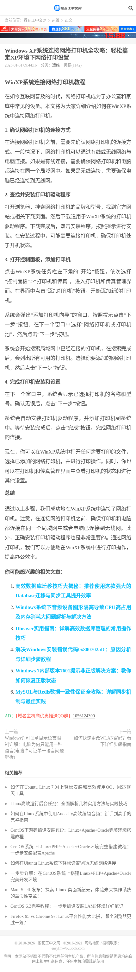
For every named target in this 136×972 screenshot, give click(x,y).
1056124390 (84, 716)
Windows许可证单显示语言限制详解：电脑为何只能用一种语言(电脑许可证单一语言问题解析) (34, 747)
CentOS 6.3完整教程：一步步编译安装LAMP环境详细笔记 (66, 906)
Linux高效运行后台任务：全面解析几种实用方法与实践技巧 (68, 803)
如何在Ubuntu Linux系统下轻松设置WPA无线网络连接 (63, 863)
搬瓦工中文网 (68, 8)
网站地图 (92, 943)
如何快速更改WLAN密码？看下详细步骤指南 (102, 741)
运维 (55, 20)
